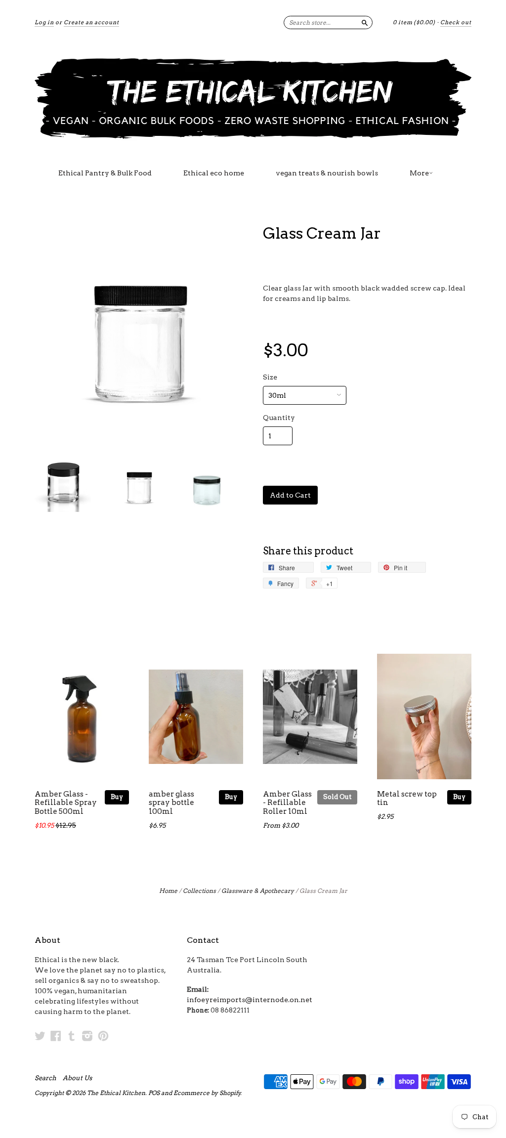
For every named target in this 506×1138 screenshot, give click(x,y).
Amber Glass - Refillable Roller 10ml (287, 803)
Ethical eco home (213, 173)
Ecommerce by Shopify (207, 1092)
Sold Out (337, 797)
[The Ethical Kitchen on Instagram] (87, 1036)
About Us (77, 1078)
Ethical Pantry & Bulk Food (105, 173)
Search (45, 1078)
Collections (199, 890)
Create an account (91, 22)
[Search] (365, 22)
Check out (455, 22)
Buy (117, 797)
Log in (44, 22)
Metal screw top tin (407, 798)
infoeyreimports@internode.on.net (249, 1000)
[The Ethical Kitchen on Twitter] (40, 1036)
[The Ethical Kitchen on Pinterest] (103, 1036)
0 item (414, 22)
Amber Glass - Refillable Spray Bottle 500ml (66, 803)
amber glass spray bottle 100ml (171, 803)
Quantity (279, 418)
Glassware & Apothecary (257, 890)
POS (154, 1092)
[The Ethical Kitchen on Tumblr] (71, 1036)
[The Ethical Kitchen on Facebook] (55, 1036)
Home (168, 890)
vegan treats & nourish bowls (327, 173)
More (419, 173)
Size (270, 377)
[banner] (253, 97)
